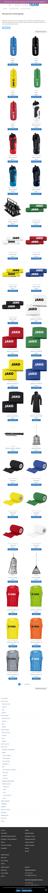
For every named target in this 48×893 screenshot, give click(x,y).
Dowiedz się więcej (26, 890)
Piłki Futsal (5, 772)
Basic (3, 709)
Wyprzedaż (3, 812)
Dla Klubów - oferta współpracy (8, 839)
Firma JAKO (4, 833)
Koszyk (2, 821)
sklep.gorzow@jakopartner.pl (32, 885)
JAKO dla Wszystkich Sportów (8, 836)
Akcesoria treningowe (36, 123)
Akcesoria (13, 58)
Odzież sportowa (6, 704)
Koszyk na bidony (12, 221)
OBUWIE (4, 752)
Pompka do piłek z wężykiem (12, 448)
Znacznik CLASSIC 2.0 (13, 609)
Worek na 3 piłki (13, 577)
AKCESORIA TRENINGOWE (8, 749)
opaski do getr (36, 222)
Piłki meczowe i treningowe (9, 769)
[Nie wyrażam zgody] (46, 890)
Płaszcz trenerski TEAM (36, 416)
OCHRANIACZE (5, 764)
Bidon (12, 60)
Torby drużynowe (7, 795)
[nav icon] (10, 5)
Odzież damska (4, 715)
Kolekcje (4, 712)
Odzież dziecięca (5, 729)
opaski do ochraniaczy (36, 319)
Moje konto (3, 818)
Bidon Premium (36, 125)
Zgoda (18, 890)
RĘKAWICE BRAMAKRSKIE (8, 781)
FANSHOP (3, 806)
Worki (4, 798)
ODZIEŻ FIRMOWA (5, 801)
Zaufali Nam (4, 848)
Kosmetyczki (6, 786)
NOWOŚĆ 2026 (4, 815)
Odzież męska (4, 701)
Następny (27, 684)
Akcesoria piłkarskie (36, 220)
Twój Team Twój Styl (6, 845)
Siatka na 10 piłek (36, 448)
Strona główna (4, 698)
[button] (13, 65)
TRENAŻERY (4, 804)
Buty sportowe (6, 761)
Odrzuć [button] (43, 1)
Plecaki (4, 789)
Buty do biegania (7, 755)
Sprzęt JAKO (4, 746)
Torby (4, 792)
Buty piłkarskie (6, 758)
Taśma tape (13, 480)
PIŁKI (3, 766)
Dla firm (3, 842)
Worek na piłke (36, 577)
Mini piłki (5, 775)
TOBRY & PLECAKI (6, 784)
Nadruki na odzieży (5, 809)
